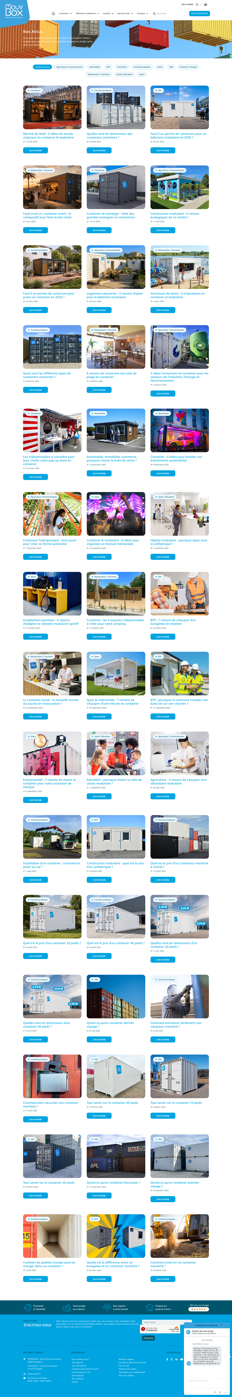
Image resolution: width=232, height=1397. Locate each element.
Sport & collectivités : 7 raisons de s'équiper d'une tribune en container (113, 701)
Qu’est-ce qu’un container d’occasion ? (113, 1182)
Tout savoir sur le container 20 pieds (49, 1182)
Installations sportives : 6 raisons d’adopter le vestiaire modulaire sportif (51, 622)
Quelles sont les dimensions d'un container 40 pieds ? (46, 1024)
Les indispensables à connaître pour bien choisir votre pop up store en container (49, 460)
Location (107, 13)
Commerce (122, 67)
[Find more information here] (207, 1358)
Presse (75, 1382)
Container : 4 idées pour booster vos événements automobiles (176, 458)
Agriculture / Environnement (69, 67)
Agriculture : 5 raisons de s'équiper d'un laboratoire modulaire (179, 781)
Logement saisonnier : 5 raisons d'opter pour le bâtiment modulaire (115, 295)
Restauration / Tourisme (99, 74)
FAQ (171, 67)
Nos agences (77, 1362)
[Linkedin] (176, 1359)
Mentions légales (126, 1359)
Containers (64, 13)
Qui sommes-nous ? (81, 1359)
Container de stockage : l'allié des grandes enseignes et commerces (111, 215)
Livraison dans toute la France (85, 1369)
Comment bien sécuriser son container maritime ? (50, 1104)
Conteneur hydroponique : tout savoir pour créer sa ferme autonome (50, 542)
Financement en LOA (81, 1372)
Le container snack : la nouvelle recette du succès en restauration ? (51, 701)
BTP (108, 67)
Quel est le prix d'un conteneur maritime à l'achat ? (179, 865)
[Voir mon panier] (205, 4)
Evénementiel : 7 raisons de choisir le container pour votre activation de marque (49, 783)
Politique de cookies (128, 1369)
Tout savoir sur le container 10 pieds (176, 1103)
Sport (141, 74)
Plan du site (124, 1365)
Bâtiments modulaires (86, 13)
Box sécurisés (124, 13)
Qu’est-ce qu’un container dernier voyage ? (110, 1024)
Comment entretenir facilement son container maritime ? (176, 1024)
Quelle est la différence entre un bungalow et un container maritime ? (113, 1264)
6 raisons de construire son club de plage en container (112, 375)
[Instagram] (172, 1359)
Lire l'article (35, 150)
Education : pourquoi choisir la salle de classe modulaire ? (114, 781)
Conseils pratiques (142, 67)
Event (159, 67)
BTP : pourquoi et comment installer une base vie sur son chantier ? (179, 701)
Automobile (94, 67)
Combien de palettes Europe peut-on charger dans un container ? (49, 1264)
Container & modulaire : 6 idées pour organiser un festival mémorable (113, 542)
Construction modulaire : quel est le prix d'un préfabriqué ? (115, 865)
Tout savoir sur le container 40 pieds (112, 1103)
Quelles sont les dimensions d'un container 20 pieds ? (174, 945)
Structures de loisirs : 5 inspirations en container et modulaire (178, 295)
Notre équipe (78, 1375)
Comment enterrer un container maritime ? (173, 1264)
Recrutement (78, 1378)
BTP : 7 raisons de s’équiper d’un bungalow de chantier (173, 622)
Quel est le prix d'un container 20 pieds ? (52, 943)
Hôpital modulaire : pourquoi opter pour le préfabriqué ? (179, 542)
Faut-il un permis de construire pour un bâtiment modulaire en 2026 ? (178, 135)
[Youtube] (181, 1359)
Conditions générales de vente (132, 1362)
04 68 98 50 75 (34, 1374)
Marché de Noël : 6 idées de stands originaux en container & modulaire (48, 135)
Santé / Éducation (125, 74)
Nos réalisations (79, 1365)
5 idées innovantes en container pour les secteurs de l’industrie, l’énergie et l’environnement (180, 376)
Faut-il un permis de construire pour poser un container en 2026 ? (49, 295)
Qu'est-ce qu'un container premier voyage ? (175, 1184)
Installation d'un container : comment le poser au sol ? (51, 865)
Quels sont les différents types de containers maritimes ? (47, 375)
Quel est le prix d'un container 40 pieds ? (116, 943)
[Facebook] (167, 1359)
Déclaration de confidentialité (132, 1372)
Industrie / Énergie (188, 67)
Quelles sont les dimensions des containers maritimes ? (110, 135)
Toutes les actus (42, 67)
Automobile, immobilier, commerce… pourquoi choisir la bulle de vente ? (113, 458)
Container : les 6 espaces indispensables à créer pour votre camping (115, 622)
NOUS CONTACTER (199, 13)
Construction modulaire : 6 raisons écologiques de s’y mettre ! (175, 215)
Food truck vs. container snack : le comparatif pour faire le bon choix (47, 215)
